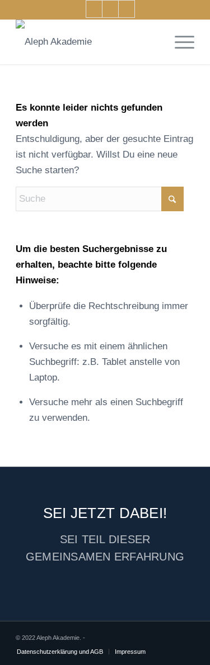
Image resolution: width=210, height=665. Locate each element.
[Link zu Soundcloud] (110, 9)
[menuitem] (179, 42)
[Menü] (179, 42)
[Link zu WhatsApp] (126, 9)
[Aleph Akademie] (87, 42)
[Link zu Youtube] (94, 9)
